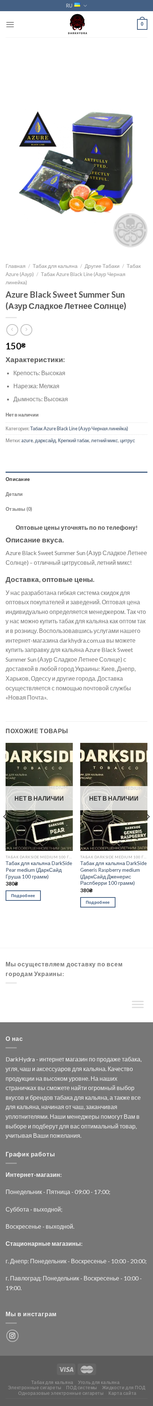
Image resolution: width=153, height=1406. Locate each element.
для (77, 1068)
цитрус (127, 440)
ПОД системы (81, 1387)
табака (131, 1059)
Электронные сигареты (35, 1387)
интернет (51, 1059)
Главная (16, 266)
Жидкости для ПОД (124, 1387)
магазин (76, 1059)
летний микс (104, 440)
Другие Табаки (102, 266)
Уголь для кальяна (99, 1382)
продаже (109, 1059)
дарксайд (45, 440)
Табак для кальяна (55, 266)
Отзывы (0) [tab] (19, 509)
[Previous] (5, 831)
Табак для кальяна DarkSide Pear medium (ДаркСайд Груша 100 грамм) (39, 869)
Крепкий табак (73, 440)
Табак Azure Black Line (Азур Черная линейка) (79, 428)
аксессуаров (53, 1068)
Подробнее (23, 895)
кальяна (94, 1068)
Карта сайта (122, 1393)
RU (69, 6)
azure (27, 440)
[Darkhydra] (76, 24)
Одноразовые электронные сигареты (61, 1393)
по (92, 1059)
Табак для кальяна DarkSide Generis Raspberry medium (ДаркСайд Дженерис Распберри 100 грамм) (113, 873)
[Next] (148, 831)
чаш (25, 1068)
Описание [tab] (18, 479)
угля (11, 1068)
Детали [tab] (14, 494)
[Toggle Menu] (138, 1006)
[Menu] (10, 24)
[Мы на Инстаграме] (12, 1336)
